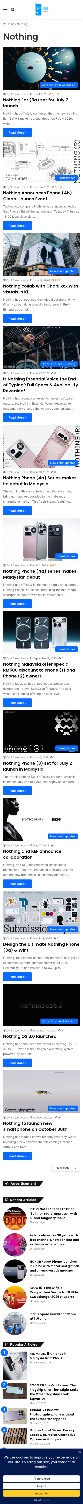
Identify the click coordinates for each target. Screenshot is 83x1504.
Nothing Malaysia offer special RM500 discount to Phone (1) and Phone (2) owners (39, 670)
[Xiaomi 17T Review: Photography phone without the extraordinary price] (15, 1416)
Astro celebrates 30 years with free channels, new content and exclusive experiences (54, 1239)
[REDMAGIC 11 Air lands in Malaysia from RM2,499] (15, 1366)
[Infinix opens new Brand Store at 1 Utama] (15, 1323)
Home (10, 24)
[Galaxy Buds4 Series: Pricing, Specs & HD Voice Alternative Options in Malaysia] (15, 1436)
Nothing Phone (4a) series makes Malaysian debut (39, 574)
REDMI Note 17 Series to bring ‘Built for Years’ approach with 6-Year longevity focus (53, 1213)
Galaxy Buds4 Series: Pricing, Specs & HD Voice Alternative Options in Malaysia (52, 1434)
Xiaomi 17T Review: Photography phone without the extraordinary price (52, 1414)
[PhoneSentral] (41, 9)
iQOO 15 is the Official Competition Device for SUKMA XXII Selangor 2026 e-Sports (54, 1292)
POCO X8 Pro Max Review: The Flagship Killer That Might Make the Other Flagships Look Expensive (54, 1392)
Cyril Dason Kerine (17, 94)
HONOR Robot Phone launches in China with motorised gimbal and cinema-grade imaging (54, 1266)
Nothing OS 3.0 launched (30, 1036)
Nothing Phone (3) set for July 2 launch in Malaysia (37, 766)
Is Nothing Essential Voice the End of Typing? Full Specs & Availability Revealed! (40, 385)
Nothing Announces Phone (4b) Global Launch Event (37, 196)
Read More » (17, 132)
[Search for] (13, 11)
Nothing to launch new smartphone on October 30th (35, 1126)
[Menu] (5, 11)
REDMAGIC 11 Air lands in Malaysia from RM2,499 (48, 1356)
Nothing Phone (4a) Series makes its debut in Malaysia (40, 481)
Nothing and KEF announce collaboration (32, 854)
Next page (63, 1167)
